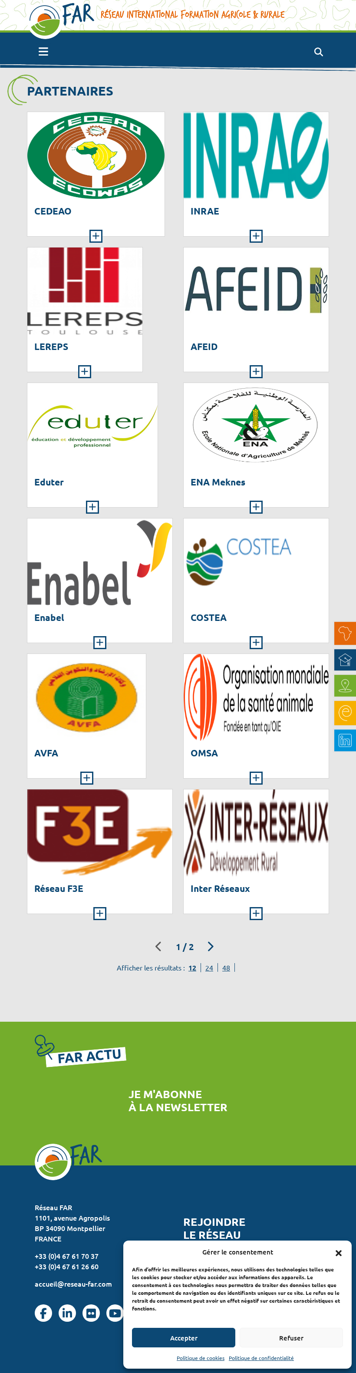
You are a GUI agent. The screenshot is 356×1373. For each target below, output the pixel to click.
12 (192, 967)
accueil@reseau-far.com (73, 1283)
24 (209, 967)
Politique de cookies (200, 1357)
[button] (338, 1252)
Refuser (291, 1337)
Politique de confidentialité (261, 1357)
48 (226, 967)
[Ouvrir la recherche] (318, 51)
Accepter (184, 1337)
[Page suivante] (210, 946)
